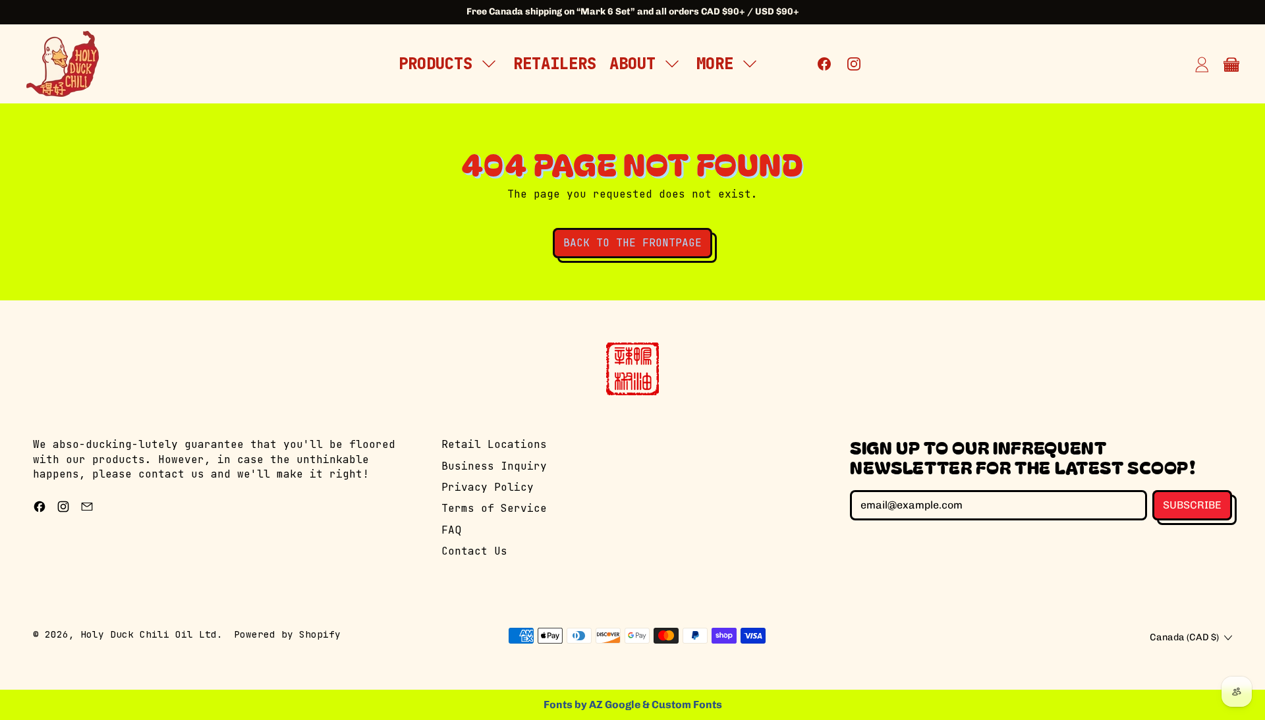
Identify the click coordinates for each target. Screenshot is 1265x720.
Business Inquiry (494, 466)
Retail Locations (494, 444)
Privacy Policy (487, 487)
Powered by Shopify (287, 634)
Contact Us (474, 551)
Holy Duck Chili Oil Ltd (148, 634)
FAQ (451, 530)
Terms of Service (494, 508)
